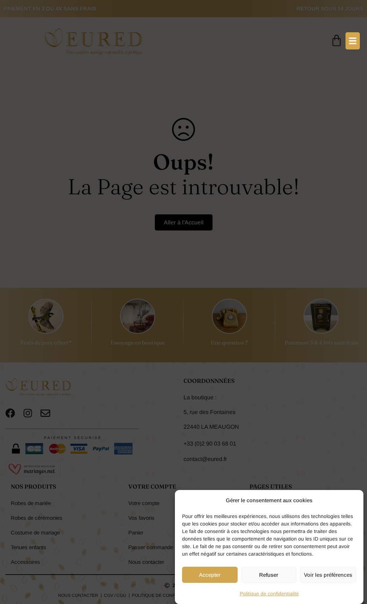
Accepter (209, 575)
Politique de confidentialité (269, 593)
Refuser (268, 575)
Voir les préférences (328, 575)
